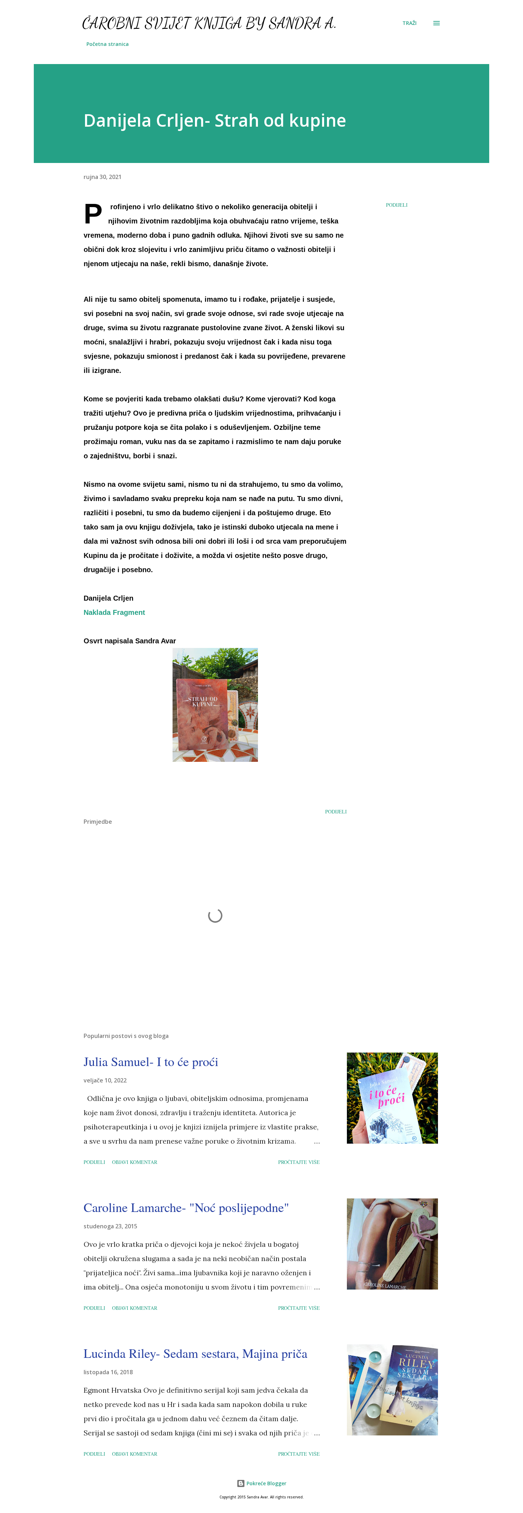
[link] (114, 612)
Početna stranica (107, 44)
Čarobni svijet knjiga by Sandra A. (209, 23)
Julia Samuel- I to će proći (151, 1061)
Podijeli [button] (397, 204)
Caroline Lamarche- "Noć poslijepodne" (186, 1207)
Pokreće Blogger (265, 1483)
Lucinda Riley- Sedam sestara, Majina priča (195, 1352)
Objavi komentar (134, 1162)
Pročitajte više (299, 1162)
